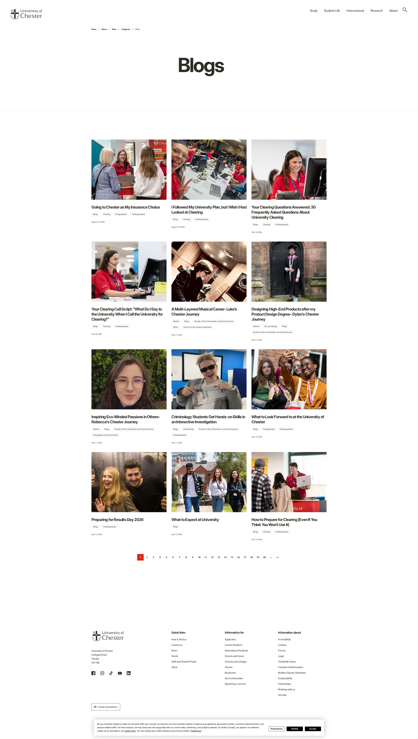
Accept (312, 729)
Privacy (282, 650)
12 (212, 557)
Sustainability (285, 678)
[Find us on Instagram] (102, 673)
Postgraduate (121, 214)
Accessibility (284, 639)
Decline (294, 729)
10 (199, 557)
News (114, 29)
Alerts (174, 667)
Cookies (282, 645)
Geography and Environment (105, 435)
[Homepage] (26, 14)
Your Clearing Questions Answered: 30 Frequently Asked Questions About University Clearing (283, 212)
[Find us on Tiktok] (111, 673)
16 (238, 557)
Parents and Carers (234, 656)
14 (225, 557)
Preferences (276, 729)
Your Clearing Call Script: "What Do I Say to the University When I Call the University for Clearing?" (127, 314)
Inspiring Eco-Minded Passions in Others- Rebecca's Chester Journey (125, 419)
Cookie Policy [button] (130, 731)
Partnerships (284, 683)
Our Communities (234, 678)
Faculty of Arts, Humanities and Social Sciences (213, 321)
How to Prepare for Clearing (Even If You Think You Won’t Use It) (284, 522)
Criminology (188, 429)
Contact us (176, 645)
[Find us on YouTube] (120, 673)
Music (175, 327)
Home (93, 29)
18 (251, 557)
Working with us (286, 689)
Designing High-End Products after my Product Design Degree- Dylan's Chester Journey (285, 314)
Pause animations (105, 707)
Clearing (106, 214)
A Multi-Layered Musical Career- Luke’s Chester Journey (204, 312)
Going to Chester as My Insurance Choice (125, 207)
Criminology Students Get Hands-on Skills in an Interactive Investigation (208, 419)
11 (205, 557)
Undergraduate (138, 214)
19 (258, 557)
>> (277, 557)
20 (264, 557)
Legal (281, 656)
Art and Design (271, 326)
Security (282, 695)
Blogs (137, 29)
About (104, 29)
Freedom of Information (290, 667)
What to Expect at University (195, 519)
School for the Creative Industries (197, 327)
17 (245, 557)
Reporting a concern (235, 683)
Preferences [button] (196, 731)
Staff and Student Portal (183, 661)
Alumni (176, 321)
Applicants (230, 639)
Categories (125, 29)
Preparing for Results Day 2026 (117, 519)
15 (232, 557)
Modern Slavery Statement (292, 672)
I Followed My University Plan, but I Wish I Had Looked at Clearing (209, 210)
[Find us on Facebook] (93, 673)
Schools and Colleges (236, 661)
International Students (236, 650)
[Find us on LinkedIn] (129, 673)
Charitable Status (287, 661)
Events (174, 656)
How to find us (178, 639)
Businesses (230, 672)
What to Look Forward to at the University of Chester (287, 419)
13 (218, 557)
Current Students (233, 645)
